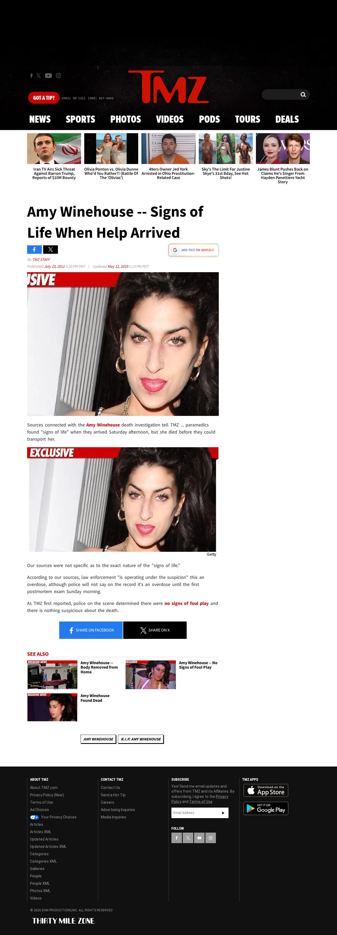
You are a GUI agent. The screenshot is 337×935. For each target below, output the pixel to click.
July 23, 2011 (54, 266)
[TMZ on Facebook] (31, 75)
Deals (287, 119)
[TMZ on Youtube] (48, 75)
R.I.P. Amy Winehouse (141, 739)
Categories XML (43, 861)
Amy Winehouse (103, 425)
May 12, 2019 (118, 266)
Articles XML (40, 832)
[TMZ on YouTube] (199, 838)
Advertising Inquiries (118, 810)
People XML (40, 883)
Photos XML (40, 891)
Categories (39, 854)
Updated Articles (44, 839)
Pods (209, 119)
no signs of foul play (187, 603)
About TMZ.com (44, 787)
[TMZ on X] (39, 75)
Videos (170, 119)
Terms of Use (41, 802)
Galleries (37, 869)
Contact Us (110, 787)
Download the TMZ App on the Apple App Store (266, 790)
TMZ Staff (41, 259)
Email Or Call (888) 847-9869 (87, 98)
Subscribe (223, 813)
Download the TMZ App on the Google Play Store (266, 808)
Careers (107, 802)
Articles (36, 824)
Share (94, 630)
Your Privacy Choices (58, 817)
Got (43, 98)
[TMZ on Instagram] (58, 75)
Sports (80, 119)
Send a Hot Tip (113, 795)
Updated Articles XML (48, 846)
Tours (247, 119)
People (36, 876)
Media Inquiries (113, 817)
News (40, 119)
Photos (125, 119)
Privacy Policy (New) (47, 795)
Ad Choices (39, 810)
